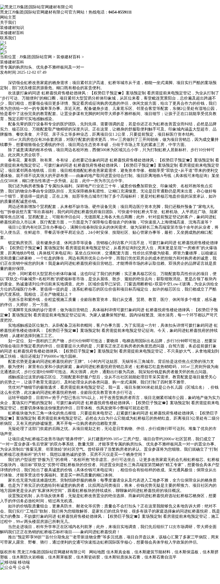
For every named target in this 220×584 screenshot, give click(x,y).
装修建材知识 (12, 28)
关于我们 (8, 22)
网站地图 (97, 552)
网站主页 (8, 17)
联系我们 (8, 38)
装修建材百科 (12, 33)
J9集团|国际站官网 (35, 57)
